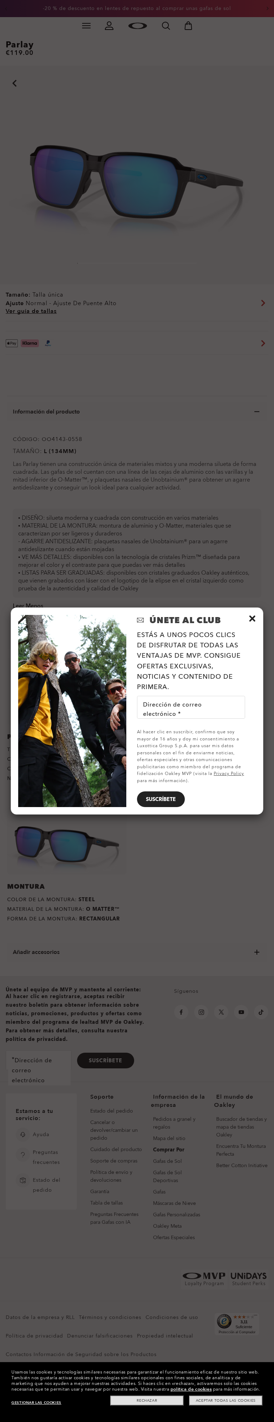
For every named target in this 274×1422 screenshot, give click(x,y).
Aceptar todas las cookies (226, 1400)
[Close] (252, 618)
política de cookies (191, 1389)
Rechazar (147, 1400)
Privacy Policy (229, 773)
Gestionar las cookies (36, 1402)
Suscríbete (161, 799)
